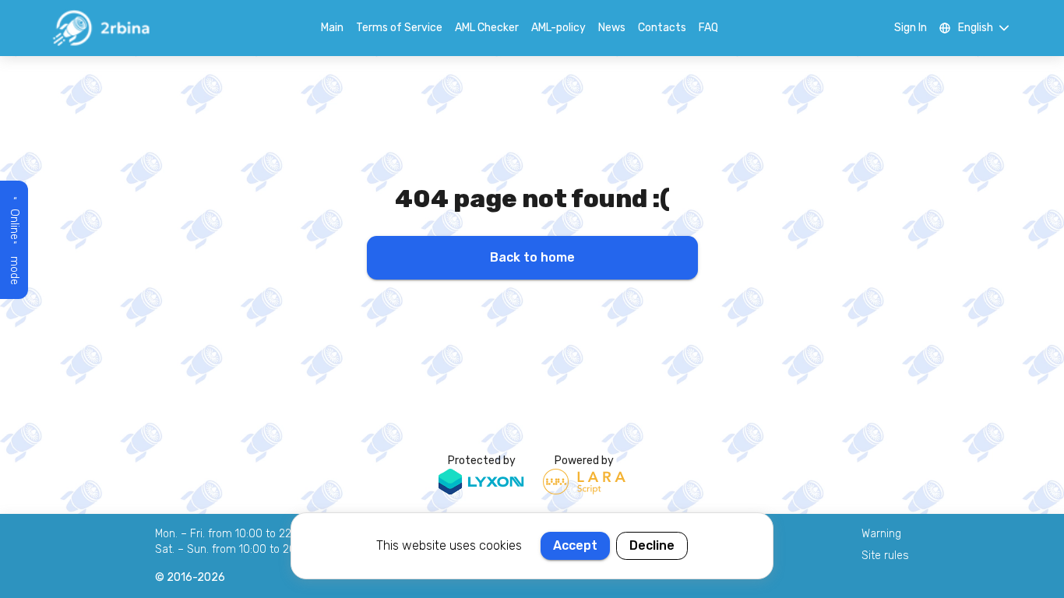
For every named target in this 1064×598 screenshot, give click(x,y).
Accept (575, 545)
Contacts (662, 27)
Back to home (532, 257)
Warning (881, 533)
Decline (652, 545)
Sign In (910, 27)
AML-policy (558, 27)
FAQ (708, 27)
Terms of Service (399, 27)
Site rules (885, 555)
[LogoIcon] (100, 28)
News (611, 27)
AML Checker (487, 27)
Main (332, 27)
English (975, 27)
